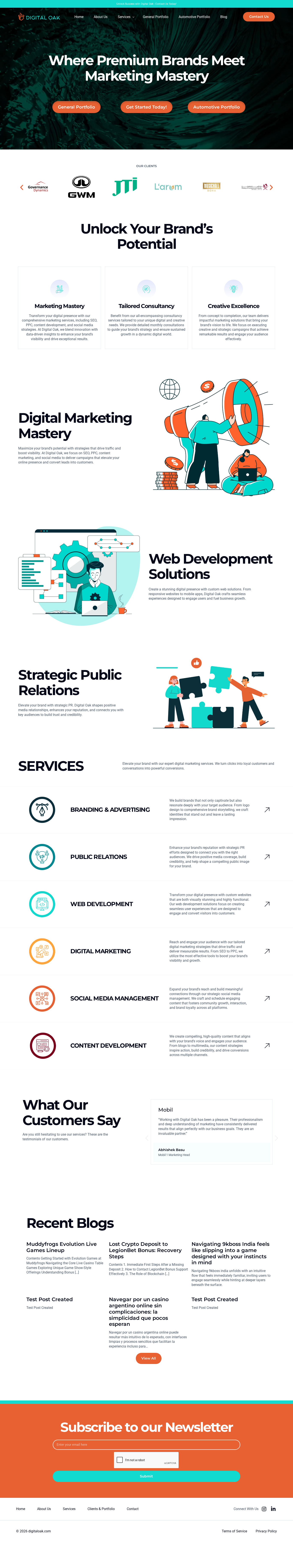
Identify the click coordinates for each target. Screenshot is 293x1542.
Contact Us (161, 4)
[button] (21, 187)
